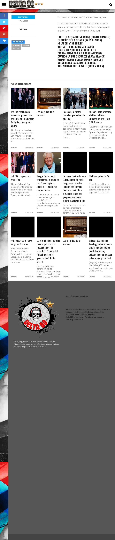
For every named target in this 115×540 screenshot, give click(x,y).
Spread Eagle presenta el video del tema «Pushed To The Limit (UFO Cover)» (100, 117)
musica (26, 45)
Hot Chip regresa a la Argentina (21, 177)
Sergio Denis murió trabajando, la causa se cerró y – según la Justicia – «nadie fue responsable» (48, 183)
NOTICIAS (16, 48)
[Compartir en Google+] (4, 34)
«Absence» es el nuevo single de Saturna (21, 242)
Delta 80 (23, 29)
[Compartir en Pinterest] (4, 28)
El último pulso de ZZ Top (99, 177)
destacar (16, 45)
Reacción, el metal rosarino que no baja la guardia (74, 115)
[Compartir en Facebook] (4, 16)
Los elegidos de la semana (45, 113)
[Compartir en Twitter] (4, 22)
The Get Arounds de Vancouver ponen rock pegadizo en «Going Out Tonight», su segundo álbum (22, 119)
